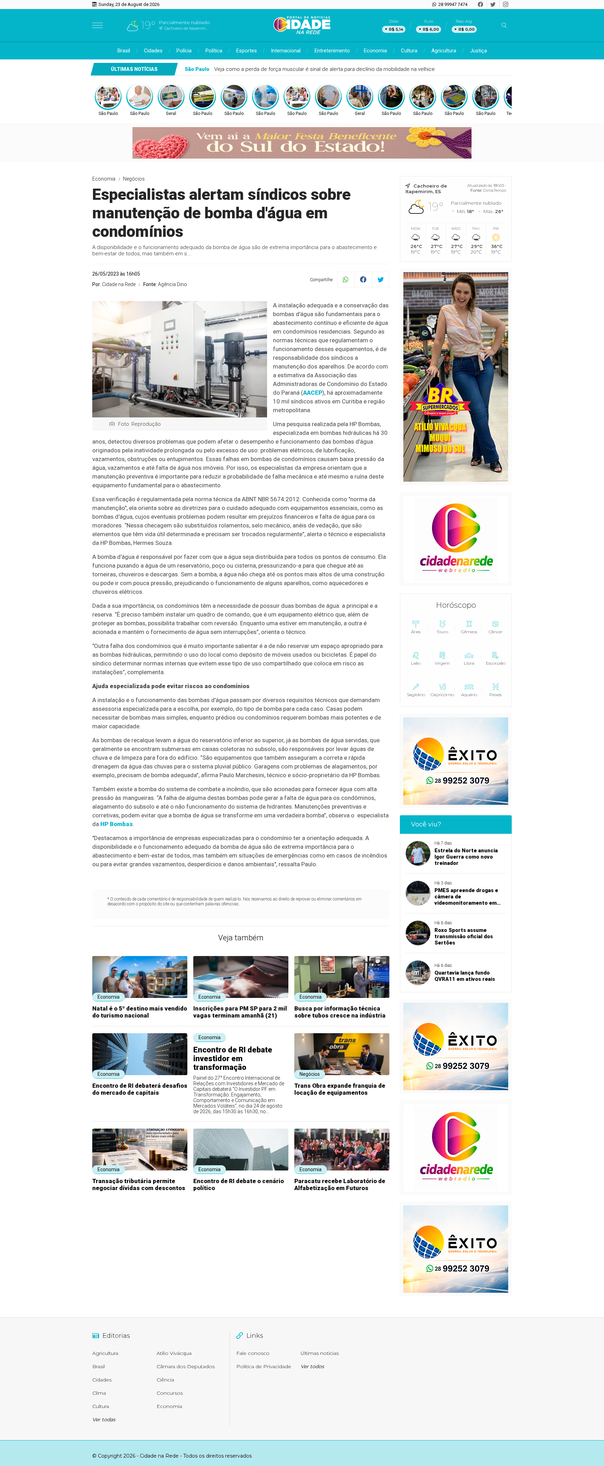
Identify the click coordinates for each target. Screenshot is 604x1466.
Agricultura (443, 51)
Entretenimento (332, 51)
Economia (375, 51)
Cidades (153, 51)
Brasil (123, 51)
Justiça (478, 51)
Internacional (286, 51)
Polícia (184, 51)
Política (214, 51)
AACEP (312, 392)
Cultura (409, 51)
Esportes (246, 51)
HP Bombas (116, 823)
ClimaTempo (494, 190)
